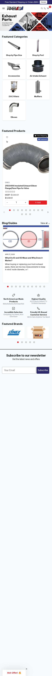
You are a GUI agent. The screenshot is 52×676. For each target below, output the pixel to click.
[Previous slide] (4, 212)
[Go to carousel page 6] (30, 210)
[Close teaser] (26, 669)
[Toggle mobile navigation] (3, 8)
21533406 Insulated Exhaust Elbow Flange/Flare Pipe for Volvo (21, 187)
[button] (14, 673)
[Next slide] (48, 212)
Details (43, 2)
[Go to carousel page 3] (18, 210)
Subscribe (43, 370)
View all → (45, 223)
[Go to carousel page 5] (26, 210)
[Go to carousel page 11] (26, 214)
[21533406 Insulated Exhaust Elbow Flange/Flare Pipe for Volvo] (26, 156)
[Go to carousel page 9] (42, 210)
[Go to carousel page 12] (30, 214)
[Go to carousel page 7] (34, 210)
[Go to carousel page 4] (22, 210)
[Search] (42, 8)
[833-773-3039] (45, 8)
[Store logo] (15, 8)
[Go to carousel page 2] (14, 210)
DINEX (7, 182)
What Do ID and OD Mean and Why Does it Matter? (24, 259)
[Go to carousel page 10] (22, 214)
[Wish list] (7, 137)
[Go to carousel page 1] (10, 210)
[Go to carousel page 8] (38, 210)
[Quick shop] (7, 142)
